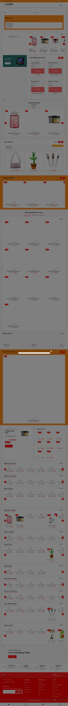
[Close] (51, 351)
